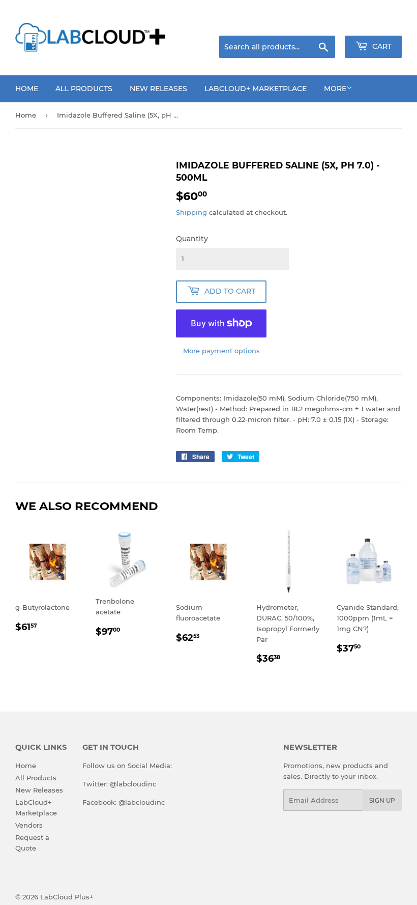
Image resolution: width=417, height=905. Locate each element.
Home (26, 88)
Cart (381, 46)
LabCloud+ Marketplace (255, 88)
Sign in (321, 22)
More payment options (221, 351)
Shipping (191, 212)
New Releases (158, 88)
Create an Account (374, 22)
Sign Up (382, 800)
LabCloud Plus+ (67, 897)
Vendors (29, 825)
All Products (83, 88)
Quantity (192, 238)
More (335, 88)
